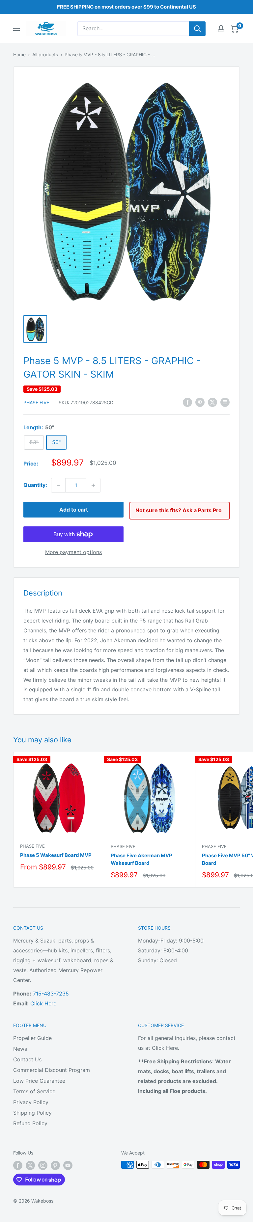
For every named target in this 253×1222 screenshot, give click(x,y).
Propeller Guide (32, 1038)
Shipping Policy (32, 1112)
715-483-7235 (51, 993)
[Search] (197, 28)
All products (45, 54)
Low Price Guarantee (39, 1080)
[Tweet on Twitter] (212, 402)
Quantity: (35, 485)
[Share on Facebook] (187, 402)
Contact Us (27, 1059)
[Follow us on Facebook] (17, 1165)
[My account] (221, 28)
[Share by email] (225, 402)
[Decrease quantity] (58, 485)
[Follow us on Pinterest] (55, 1165)
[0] (234, 29)
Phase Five (36, 402)
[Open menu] (16, 28)
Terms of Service (34, 1091)
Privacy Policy (30, 1102)
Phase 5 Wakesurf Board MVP (56, 855)
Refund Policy (30, 1123)
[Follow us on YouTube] (67, 1165)
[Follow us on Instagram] (42, 1165)
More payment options (73, 552)
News (20, 1049)
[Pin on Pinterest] (200, 402)
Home (19, 54)
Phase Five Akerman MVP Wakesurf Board (141, 859)
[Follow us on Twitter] (30, 1165)
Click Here (43, 1003)
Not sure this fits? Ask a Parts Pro (178, 510)
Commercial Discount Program (51, 1070)
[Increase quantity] (93, 485)
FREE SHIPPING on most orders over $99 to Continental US (126, 7)
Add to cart (73, 509)
